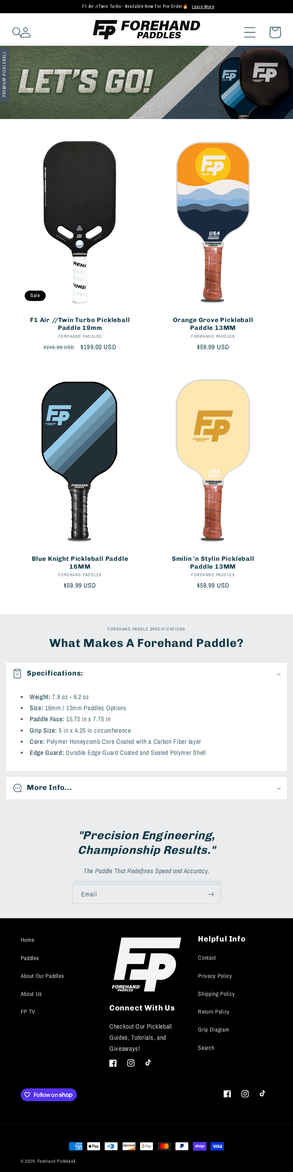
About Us (32, 994)
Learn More (203, 6)
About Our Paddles (42, 976)
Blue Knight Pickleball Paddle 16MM (80, 562)
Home (27, 940)
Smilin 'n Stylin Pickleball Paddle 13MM (213, 562)
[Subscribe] (211, 894)
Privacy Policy (215, 976)
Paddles (30, 958)
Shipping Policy (216, 994)
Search (206, 1048)
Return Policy (214, 1011)
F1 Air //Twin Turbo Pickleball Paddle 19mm (80, 323)
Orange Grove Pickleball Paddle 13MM (213, 323)
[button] (257, 29)
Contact (207, 957)
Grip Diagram (213, 1029)
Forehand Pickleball (56, 1161)
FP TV (28, 1011)
